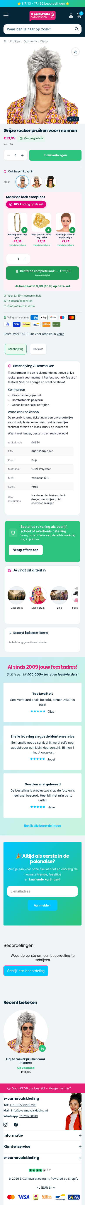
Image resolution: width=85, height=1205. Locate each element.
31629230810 (28, 1116)
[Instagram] (5, 1125)
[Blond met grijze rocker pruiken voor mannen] (36, 182)
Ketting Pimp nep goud (17, 236)
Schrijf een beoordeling (26, 971)
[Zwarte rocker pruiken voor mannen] (50, 182)
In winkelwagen (55, 155)
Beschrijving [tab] (16, 349)
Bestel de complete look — (45, 273)
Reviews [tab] (38, 349)
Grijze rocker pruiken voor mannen (25, 1060)
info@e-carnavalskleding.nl (29, 1110)
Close (42, 1135)
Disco (44, 41)
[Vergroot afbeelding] (75, 52)
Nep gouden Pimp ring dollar (41, 236)
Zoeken (77, 29)
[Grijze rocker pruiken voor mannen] (22, 182)
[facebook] (16, 1125)
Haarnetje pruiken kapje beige (65, 236)
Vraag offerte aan (25, 550)
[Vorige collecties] (11, 578)
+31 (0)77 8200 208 (23, 1105)
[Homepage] (4, 41)
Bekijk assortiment (5, 15)
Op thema (30, 41)
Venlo (60, 334)
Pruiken (15, 41)
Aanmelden (42, 905)
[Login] (71, 15)
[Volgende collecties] (11, 614)
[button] (22, 155)
